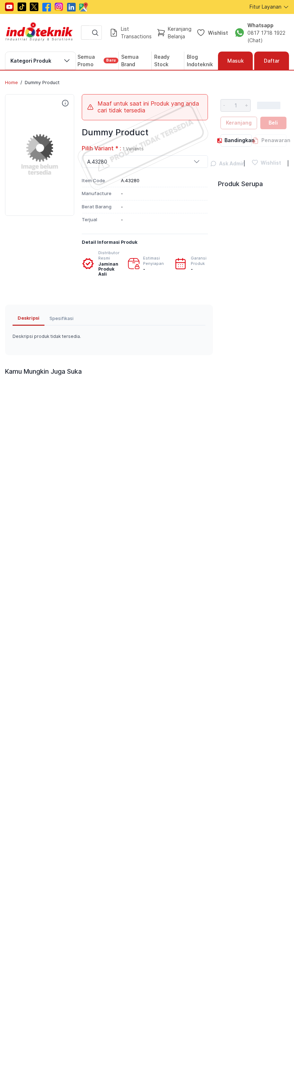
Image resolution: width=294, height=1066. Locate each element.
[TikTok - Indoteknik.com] (22, 7)
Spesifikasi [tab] (61, 318)
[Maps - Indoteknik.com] (83, 7)
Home (11, 82)
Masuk (235, 61)
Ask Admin (228, 163)
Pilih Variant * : (113, 148)
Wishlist (218, 33)
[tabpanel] (109, 336)
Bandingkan (237, 140)
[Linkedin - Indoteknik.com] (71, 7)
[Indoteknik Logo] (39, 32)
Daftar (271, 61)
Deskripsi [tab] (28, 318)
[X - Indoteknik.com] (34, 7)
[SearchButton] (95, 32)
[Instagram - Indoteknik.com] (58, 7)
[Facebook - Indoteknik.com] (46, 7)
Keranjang (239, 123)
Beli (273, 123)
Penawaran (273, 140)
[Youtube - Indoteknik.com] (9, 7)
